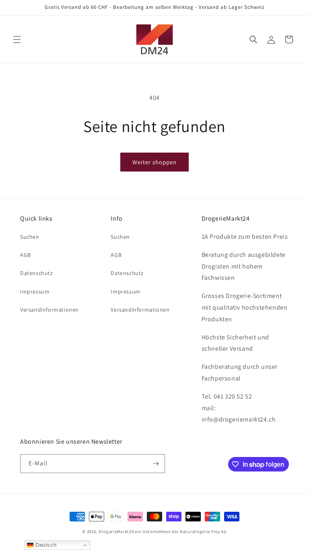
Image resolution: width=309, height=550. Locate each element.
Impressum (34, 291)
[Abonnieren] (156, 463)
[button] (17, 39)
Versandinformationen (49, 309)
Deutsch (44, 545)
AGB (25, 254)
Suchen (29, 236)
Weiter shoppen (154, 162)
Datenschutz (36, 273)
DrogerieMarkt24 (116, 531)
